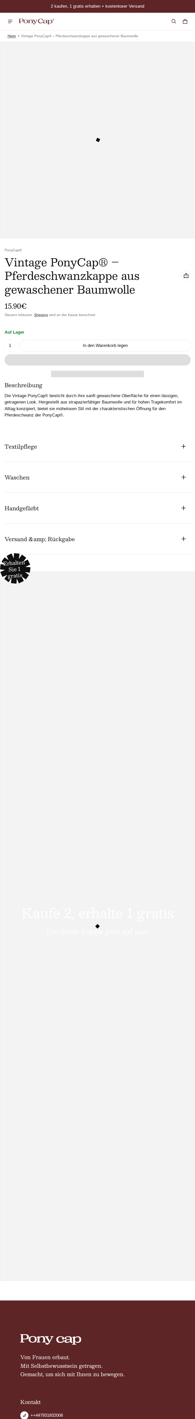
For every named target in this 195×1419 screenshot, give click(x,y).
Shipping (41, 315)
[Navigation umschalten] (10, 21)
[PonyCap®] (36, 21)
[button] (174, 21)
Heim (12, 36)
